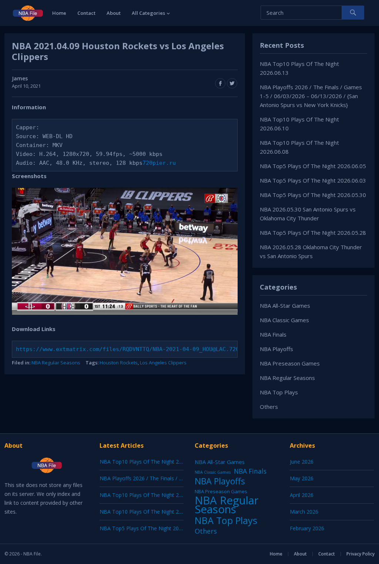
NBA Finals (273, 334)
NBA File (32, 554)
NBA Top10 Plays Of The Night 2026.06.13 (151, 461)
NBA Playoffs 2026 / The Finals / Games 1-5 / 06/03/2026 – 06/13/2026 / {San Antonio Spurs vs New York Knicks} (311, 96)
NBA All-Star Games (285, 305)
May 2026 (301, 478)
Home (59, 13)
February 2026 (307, 528)
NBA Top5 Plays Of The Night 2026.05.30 (313, 194)
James (20, 78)
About (114, 13)
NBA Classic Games (284, 320)
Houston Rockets (119, 362)
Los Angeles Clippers (163, 362)
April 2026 (301, 494)
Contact (86, 13)
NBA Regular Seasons (55, 362)
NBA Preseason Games (290, 363)
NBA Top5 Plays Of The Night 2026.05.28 (313, 232)
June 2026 (301, 461)
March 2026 (304, 511)
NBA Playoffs (276, 349)
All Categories (148, 13)
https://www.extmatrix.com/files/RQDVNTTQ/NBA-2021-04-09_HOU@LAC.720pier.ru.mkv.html (154, 349)
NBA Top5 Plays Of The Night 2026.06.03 (313, 180)
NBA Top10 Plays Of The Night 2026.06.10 (151, 494)
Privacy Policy (360, 554)
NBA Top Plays (279, 392)
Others (269, 406)
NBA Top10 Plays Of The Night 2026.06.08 (151, 511)
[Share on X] (232, 83)
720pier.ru (159, 163)
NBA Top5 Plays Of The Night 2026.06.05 (313, 166)
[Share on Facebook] (220, 83)
